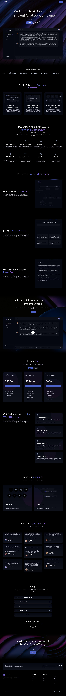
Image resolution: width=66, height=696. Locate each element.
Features (33, 678)
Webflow (15, 691)
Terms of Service (20, 691)
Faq (37, 1)
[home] (5, 1)
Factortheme (8, 691)
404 (54, 683)
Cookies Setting (26, 691)
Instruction (55, 680)
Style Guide (55, 676)
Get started (13, 385)
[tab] (30, 368)
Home (26, 1)
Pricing (34, 1)
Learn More (36, 22)
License (55, 678)
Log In (61, 1)
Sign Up (33, 311)
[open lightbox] (33, 333)
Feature (30, 1)
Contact (41, 1)
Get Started (29, 22)
